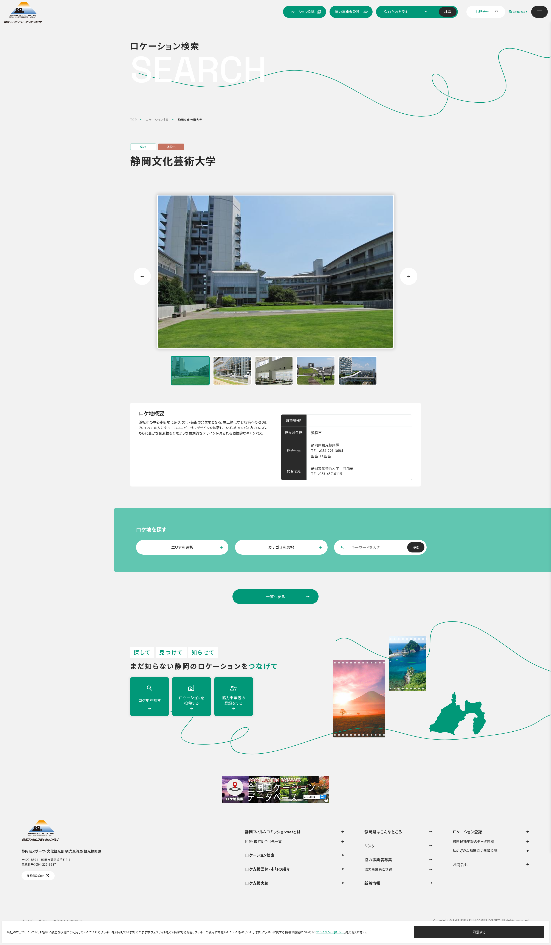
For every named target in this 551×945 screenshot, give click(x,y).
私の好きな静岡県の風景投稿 (475, 850)
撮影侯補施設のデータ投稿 (473, 841)
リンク (369, 845)
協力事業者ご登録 (378, 869)
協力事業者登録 (347, 11)
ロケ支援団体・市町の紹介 (267, 869)
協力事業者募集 (378, 859)
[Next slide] (408, 276)
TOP (133, 119)
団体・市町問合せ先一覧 (263, 841)
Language (519, 11)
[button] (190, 370)
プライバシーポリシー (330, 932)
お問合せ (482, 11)
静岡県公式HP (35, 875)
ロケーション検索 (157, 119)
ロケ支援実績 (256, 883)
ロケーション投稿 (301, 11)
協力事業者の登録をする (233, 700)
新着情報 (372, 883)
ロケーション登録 (467, 831)
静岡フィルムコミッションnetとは (272, 831)
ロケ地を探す (149, 700)
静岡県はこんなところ (383, 831)
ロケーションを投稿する (191, 700)
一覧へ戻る (265, 599)
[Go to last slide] (142, 276)
